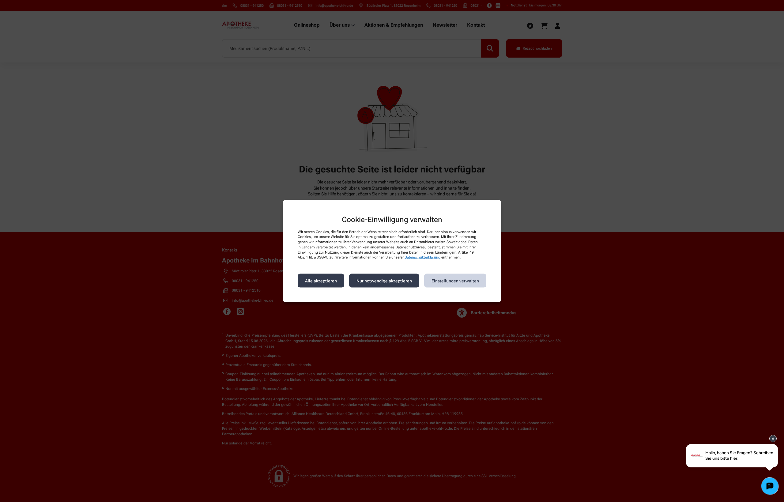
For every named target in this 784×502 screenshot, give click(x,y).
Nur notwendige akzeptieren (384, 280)
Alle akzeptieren (321, 280)
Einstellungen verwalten (455, 280)
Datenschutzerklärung (422, 257)
